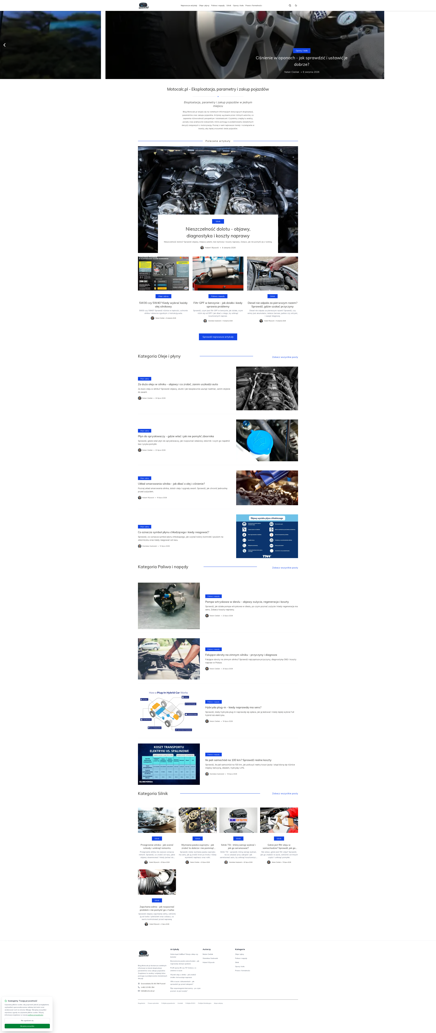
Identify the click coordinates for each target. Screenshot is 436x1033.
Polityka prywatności (168, 1003)
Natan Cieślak (208, 954)
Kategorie (240, 949)
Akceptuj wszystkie (27, 1026)
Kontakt (180, 1003)
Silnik (229, 5)
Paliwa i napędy (218, 5)
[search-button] (290, 5)
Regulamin (141, 1003)
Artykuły (174, 949)
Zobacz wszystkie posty (285, 357)
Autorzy (207, 949)
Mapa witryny (218, 1003)
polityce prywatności (35, 1015)
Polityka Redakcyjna (204, 1003)
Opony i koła (238, 5)
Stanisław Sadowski (210, 958)
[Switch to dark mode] (296, 5)
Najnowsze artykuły (189, 5)
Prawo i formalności (253, 5)
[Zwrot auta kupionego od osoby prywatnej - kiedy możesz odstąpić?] (218, 45)
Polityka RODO (190, 1003)
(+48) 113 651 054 (147, 987)
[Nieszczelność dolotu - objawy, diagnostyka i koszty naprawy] (218, 199)
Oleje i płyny (204, 5)
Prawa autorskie (153, 1003)
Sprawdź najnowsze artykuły (218, 336)
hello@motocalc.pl (147, 991)
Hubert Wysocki (208, 962)
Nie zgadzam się (27, 1020)
